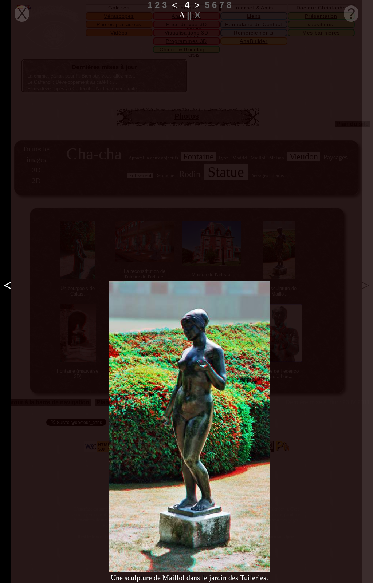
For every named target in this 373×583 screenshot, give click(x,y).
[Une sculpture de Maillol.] (189, 426)
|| (191, 15)
